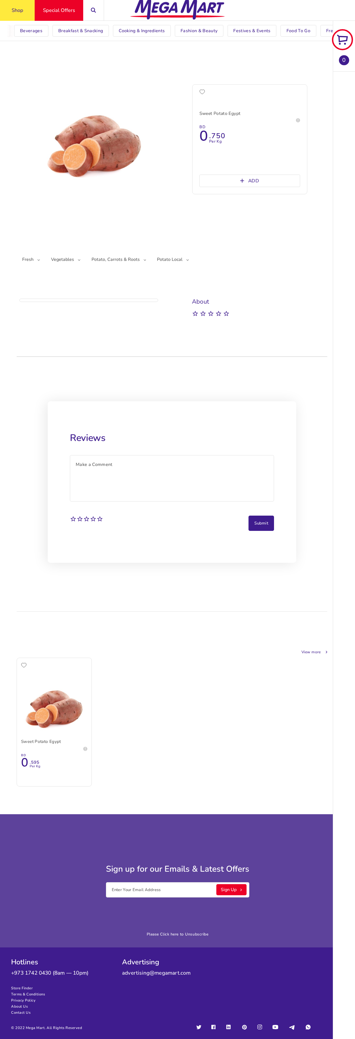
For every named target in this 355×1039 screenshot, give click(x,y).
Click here (169, 934)
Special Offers (59, 10)
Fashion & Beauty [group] (199, 31)
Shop (17, 10)
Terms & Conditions (28, 994)
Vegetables (63, 259)
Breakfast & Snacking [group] (80, 31)
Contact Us (21, 1012)
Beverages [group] (31, 31)
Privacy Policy (23, 1000)
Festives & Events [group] (251, 31)
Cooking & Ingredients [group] (142, 31)
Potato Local (170, 259)
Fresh (28, 259)
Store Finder (22, 988)
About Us (19, 1006)
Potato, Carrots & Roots (116, 259)
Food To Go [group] (298, 31)
